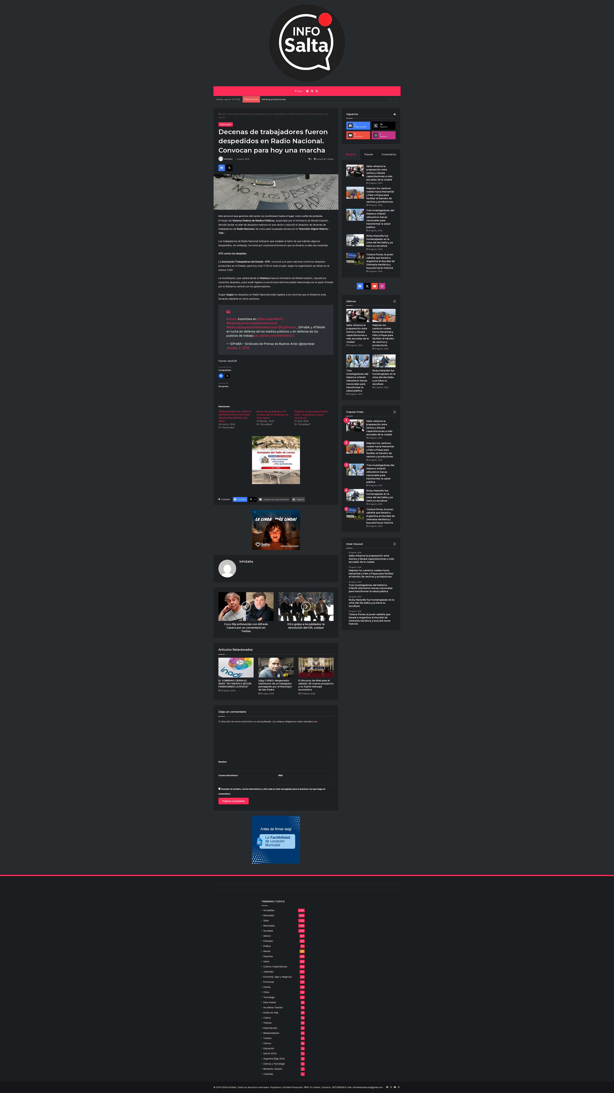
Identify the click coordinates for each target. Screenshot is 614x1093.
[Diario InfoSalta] (307, 43)
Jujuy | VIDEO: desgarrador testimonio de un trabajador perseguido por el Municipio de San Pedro (275, 685)
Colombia (268, 1074)
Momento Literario (272, 1069)
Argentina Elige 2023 (274, 1058)
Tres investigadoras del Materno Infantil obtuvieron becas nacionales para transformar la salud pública (357, 380)
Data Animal (269, 1002)
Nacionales (233, 114)
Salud (266, 961)
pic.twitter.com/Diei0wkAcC (274, 335)
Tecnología (269, 997)
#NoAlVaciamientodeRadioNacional (251, 323)
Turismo (267, 1038)
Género (267, 936)
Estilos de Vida (270, 1012)
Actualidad (268, 910)
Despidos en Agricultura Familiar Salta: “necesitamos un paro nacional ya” (311, 414)
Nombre (223, 761)
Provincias (268, 982)
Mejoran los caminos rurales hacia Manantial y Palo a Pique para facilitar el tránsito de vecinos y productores (380, 195)
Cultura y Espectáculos (275, 966)
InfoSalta (228, 159)
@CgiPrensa (287, 327)
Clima (266, 992)
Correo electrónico (228, 775)
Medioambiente (271, 1033)
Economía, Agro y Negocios (277, 976)
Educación (268, 1048)
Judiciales (268, 971)
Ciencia (267, 1043)
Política (267, 946)
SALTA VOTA (269, 1053)
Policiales (268, 941)
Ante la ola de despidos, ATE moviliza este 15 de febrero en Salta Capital (272, 414)
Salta (266, 920)
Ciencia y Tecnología (274, 1063)
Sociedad (268, 930)
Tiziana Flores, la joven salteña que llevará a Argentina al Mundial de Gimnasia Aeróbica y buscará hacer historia (380, 261)
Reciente (351, 154)
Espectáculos (270, 1028)
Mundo (266, 951)
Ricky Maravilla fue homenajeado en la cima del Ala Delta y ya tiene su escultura (383, 377)
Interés (267, 987)
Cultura (267, 1017)
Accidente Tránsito (273, 1007)
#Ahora (231, 319)
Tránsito (267, 1023)
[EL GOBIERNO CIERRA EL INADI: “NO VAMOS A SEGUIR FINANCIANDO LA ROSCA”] (236, 668)
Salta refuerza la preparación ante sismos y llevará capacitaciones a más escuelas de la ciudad (379, 173)
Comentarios (389, 154)
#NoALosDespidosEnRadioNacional (251, 327)
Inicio (223, 114)
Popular (368, 154)
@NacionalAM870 (270, 319)
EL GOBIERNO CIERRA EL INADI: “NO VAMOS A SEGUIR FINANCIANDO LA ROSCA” (234, 683)
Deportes (268, 956)
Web (280, 775)
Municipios (268, 915)
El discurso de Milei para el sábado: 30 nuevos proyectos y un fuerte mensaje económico (316, 685)
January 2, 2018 (237, 348)
